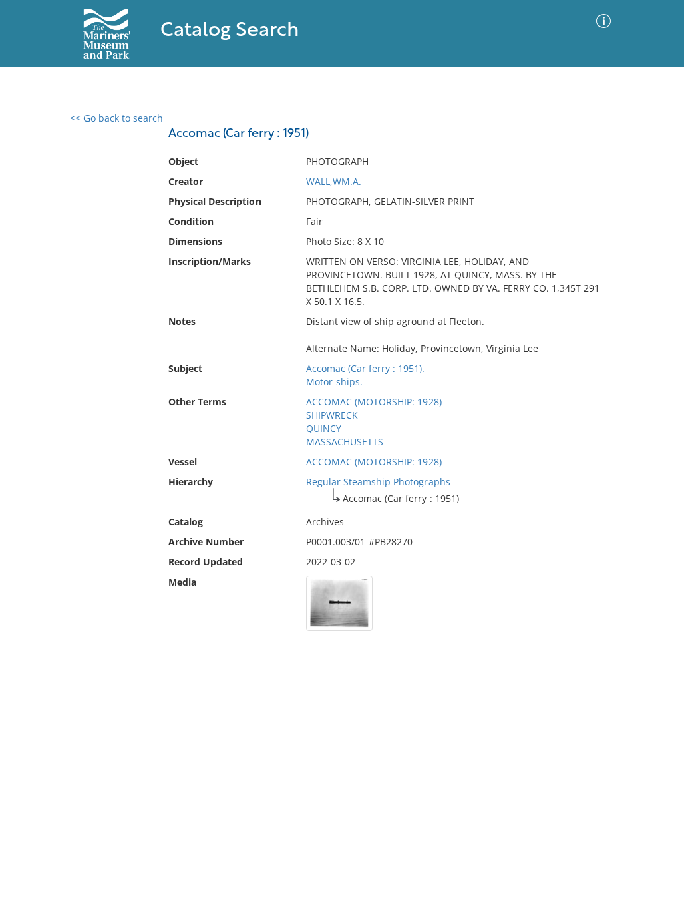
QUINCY (323, 428)
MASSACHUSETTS (344, 441)
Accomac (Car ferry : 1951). (365, 368)
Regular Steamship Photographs (378, 481)
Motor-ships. (334, 381)
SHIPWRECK (332, 415)
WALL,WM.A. (333, 181)
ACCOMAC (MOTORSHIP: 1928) (374, 401)
